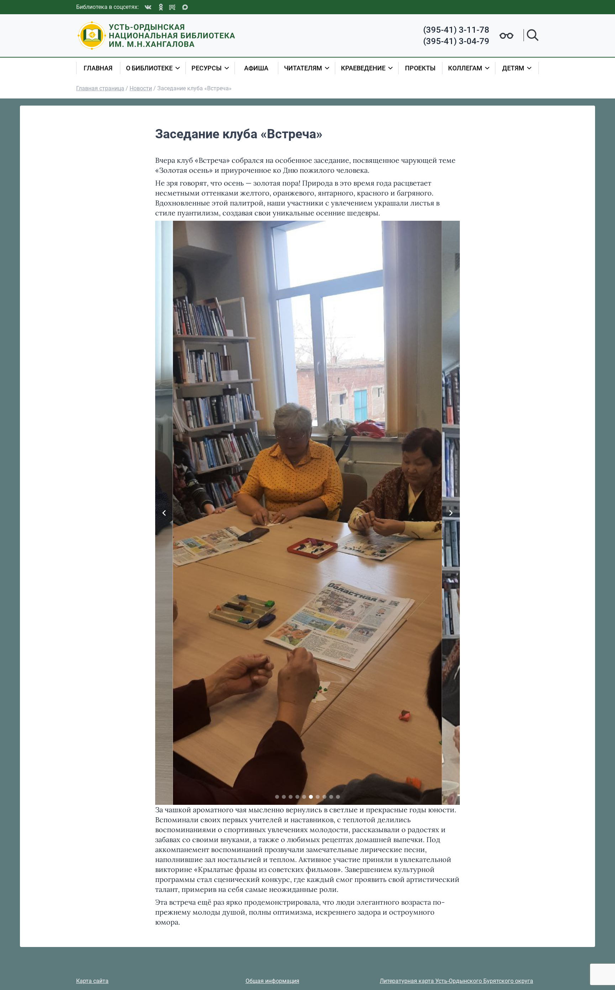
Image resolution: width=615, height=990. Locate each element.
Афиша (256, 68)
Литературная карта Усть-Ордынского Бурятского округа (456, 981)
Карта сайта (92, 981)
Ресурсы (206, 68)
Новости (141, 88)
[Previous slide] (164, 513)
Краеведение (363, 68)
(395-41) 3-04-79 (456, 41)
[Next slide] (451, 513)
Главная (98, 68)
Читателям (303, 68)
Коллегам (465, 68)
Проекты (420, 68)
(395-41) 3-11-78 (456, 30)
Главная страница (100, 88)
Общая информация (272, 981)
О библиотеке (149, 68)
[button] (277, 797)
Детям (513, 68)
